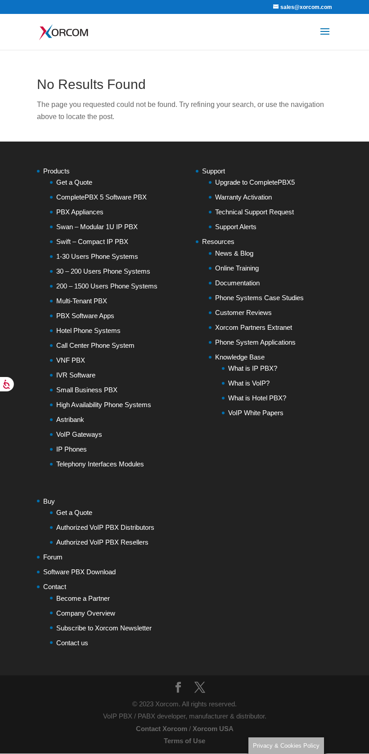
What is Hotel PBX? (257, 398)
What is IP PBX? (252, 368)
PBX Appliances (80, 212)
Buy (49, 501)
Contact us (72, 643)
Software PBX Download (79, 572)
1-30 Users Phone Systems (97, 256)
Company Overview (85, 613)
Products (56, 171)
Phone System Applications (255, 342)
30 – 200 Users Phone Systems (103, 271)
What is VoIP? (249, 383)
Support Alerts (235, 227)
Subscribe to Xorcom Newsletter (104, 628)
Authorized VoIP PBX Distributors (105, 527)
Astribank (70, 419)
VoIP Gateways (79, 434)
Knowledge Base (240, 357)
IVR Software (75, 375)
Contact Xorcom (161, 728)
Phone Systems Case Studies (259, 298)
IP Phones (71, 449)
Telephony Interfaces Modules (100, 464)
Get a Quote (74, 182)
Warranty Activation (243, 197)
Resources (218, 241)
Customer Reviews (243, 312)
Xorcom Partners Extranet (253, 327)
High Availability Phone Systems (103, 404)
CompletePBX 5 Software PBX (101, 197)
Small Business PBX (86, 390)
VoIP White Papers (256, 413)
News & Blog (234, 253)
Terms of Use (184, 741)
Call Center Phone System (95, 345)
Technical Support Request (254, 212)
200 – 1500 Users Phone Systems (107, 286)
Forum (53, 557)
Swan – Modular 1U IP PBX (97, 227)
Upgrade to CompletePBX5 (255, 182)
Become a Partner (83, 598)
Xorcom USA (213, 728)
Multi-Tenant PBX (81, 301)
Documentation (237, 283)
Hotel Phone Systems (88, 330)
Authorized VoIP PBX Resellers (102, 542)
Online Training (237, 268)
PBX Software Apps (85, 315)
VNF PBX (70, 360)
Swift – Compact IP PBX (92, 241)
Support (213, 171)
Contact (54, 586)
